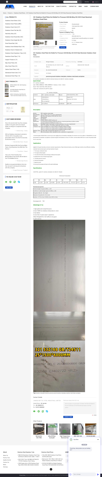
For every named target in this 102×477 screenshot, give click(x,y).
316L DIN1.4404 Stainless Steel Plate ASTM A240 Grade (51, 455)
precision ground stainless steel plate (57, 393)
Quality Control (61, 6)
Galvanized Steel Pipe (11, 76)
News (80, 6)
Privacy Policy (22, 475)
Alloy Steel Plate (10, 66)
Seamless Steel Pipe (11, 56)
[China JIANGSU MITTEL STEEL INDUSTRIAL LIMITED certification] (9, 109)
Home (25, 6)
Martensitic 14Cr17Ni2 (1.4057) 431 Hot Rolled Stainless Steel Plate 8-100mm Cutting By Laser (39, 437)
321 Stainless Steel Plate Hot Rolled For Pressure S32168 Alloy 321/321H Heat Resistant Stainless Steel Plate (44, 48)
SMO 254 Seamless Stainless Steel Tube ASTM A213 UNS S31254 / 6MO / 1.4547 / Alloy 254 (29, 456)
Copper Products (10, 59)
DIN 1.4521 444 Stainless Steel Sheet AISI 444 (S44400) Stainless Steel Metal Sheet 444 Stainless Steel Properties (78, 437)
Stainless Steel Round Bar (12, 37)
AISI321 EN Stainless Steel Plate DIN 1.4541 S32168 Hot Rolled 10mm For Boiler (18, 96)
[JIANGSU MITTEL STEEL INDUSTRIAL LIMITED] (9, 6)
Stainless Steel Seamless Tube (14, 53)
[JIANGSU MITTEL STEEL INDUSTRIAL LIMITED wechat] (16, 181)
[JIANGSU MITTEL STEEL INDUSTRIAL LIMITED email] (7, 181)
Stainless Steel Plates (19, 13)
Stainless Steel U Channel (12, 50)
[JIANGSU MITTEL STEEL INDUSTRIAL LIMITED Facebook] (7, 2)
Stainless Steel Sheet (11, 20)
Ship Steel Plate (9, 63)
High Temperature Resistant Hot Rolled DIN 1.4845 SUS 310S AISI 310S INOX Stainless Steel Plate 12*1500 (65, 437)
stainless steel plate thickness (42, 393)
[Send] (98, 474)
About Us (40, 6)
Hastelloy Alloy (9, 33)
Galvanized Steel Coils (11, 72)
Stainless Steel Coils (11, 27)
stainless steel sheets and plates (73, 393)
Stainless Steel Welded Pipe (13, 46)
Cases (86, 6)
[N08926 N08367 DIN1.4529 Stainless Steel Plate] (7, 86)
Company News (94, 6)
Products (32, 6)
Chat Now (87, 1)
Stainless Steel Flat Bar (11, 30)
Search (79, 1)
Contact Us (72, 6)
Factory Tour (50, 6)
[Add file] (70, 474)
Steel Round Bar (9, 43)
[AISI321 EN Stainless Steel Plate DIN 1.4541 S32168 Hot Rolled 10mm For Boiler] (7, 95)
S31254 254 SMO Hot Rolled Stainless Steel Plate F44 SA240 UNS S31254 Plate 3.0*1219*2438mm (91, 437)
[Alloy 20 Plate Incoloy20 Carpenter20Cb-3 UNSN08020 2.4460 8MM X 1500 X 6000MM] (51, 429)
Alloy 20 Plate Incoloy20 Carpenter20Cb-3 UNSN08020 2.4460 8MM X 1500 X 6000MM (51, 437)
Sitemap (5, 467)
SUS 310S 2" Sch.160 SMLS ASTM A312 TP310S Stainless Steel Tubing (28, 460)
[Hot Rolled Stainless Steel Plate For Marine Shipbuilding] (7, 90)
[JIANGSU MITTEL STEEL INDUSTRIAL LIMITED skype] (20, 181)
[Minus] (98, 439)
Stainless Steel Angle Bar (12, 40)
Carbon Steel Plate (10, 69)
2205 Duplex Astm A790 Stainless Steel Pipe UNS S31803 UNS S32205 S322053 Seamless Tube (28, 464)
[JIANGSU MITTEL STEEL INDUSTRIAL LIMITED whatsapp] (11, 181)
